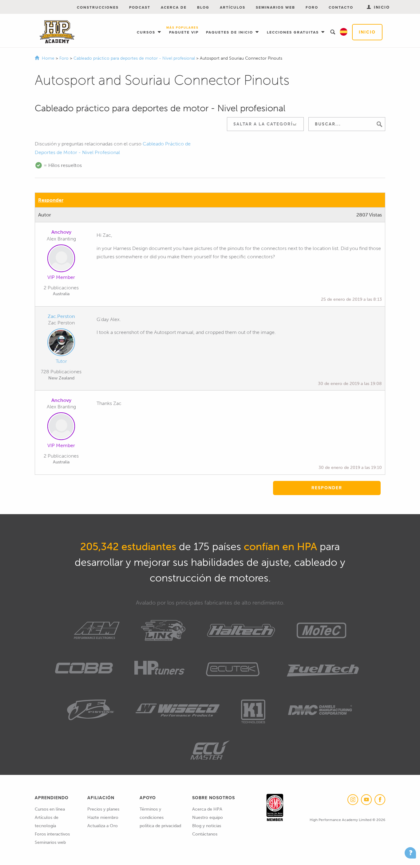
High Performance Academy (57, 32)
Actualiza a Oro (102, 825)
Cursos (147, 32)
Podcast (139, 7)
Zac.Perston (61, 316)
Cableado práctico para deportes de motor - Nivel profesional (134, 58)
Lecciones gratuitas (293, 32)
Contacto (341, 7)
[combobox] (265, 124)
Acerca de (174, 7)
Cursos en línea (50, 809)
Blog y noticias (206, 825)
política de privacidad (160, 825)
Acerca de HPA (207, 809)
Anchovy (61, 232)
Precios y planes (103, 809)
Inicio (367, 32)
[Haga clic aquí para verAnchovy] (61, 259)
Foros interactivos (52, 834)
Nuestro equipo (207, 817)
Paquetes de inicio (230, 32)
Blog (203, 7)
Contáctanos (204, 834)
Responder (50, 200)
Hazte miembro (102, 817)
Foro (312, 7)
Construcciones (98, 7)
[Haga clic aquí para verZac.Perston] (61, 343)
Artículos (232, 7)
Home (48, 58)
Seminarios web (275, 7)
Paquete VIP (184, 30)
